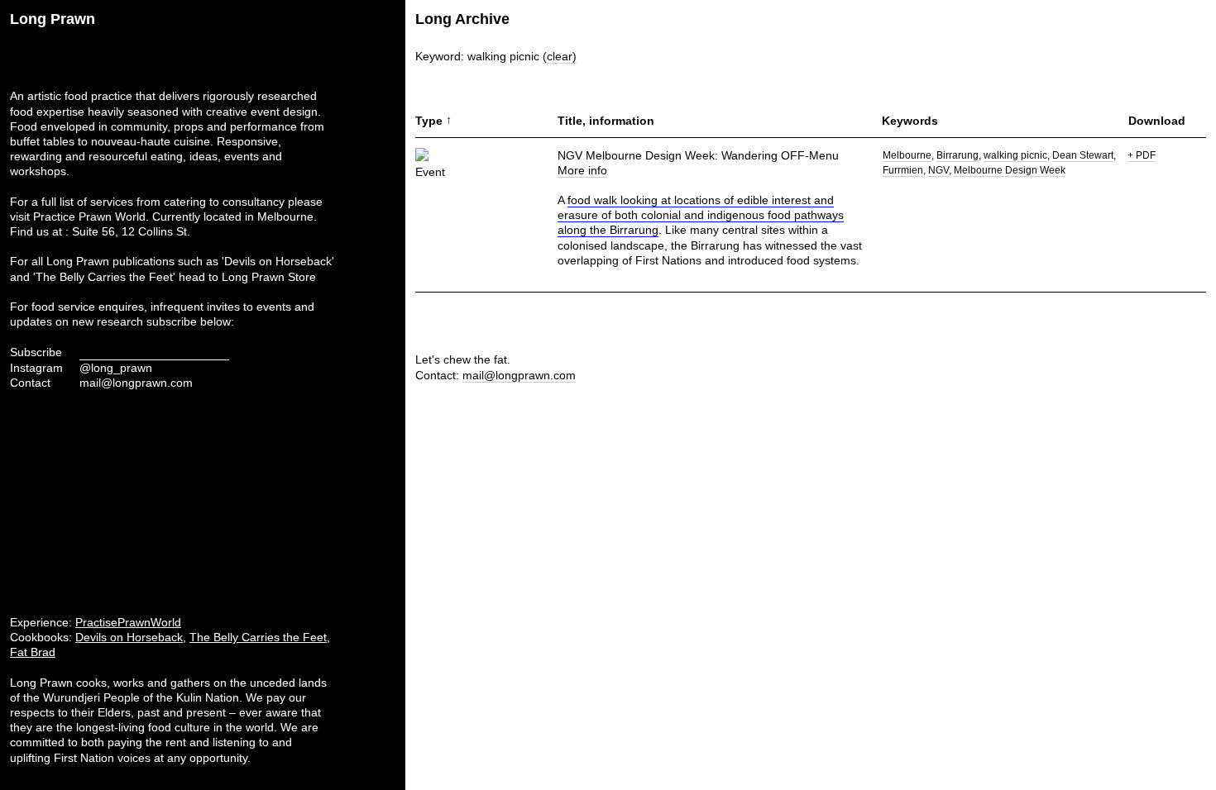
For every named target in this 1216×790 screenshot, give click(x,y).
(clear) (560, 56)
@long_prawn (115, 367)
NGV (938, 170)
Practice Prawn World (89, 216)
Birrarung (957, 155)
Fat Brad (32, 652)
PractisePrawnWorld (128, 622)
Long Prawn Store (269, 276)
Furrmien (903, 170)
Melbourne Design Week (1009, 170)
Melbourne (907, 155)
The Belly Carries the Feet (258, 637)
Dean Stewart (1082, 155)
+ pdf (1141, 155)
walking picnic (1015, 155)
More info (582, 170)
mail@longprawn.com (136, 382)
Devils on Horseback (129, 637)
